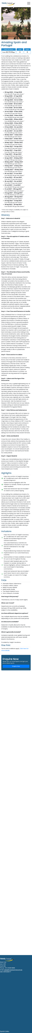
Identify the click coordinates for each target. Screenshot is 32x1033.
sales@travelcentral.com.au (13, 970)
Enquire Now (16, 666)
